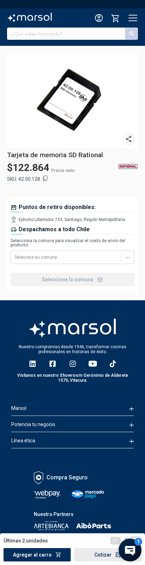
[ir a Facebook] (52, 363)
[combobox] (14, 257)
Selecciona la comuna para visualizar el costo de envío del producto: (68, 243)
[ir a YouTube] (92, 363)
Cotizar (107, 555)
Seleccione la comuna (72, 279)
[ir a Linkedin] (32, 363)
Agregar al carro (37, 555)
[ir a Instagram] (72, 363)
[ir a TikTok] (112, 363)
